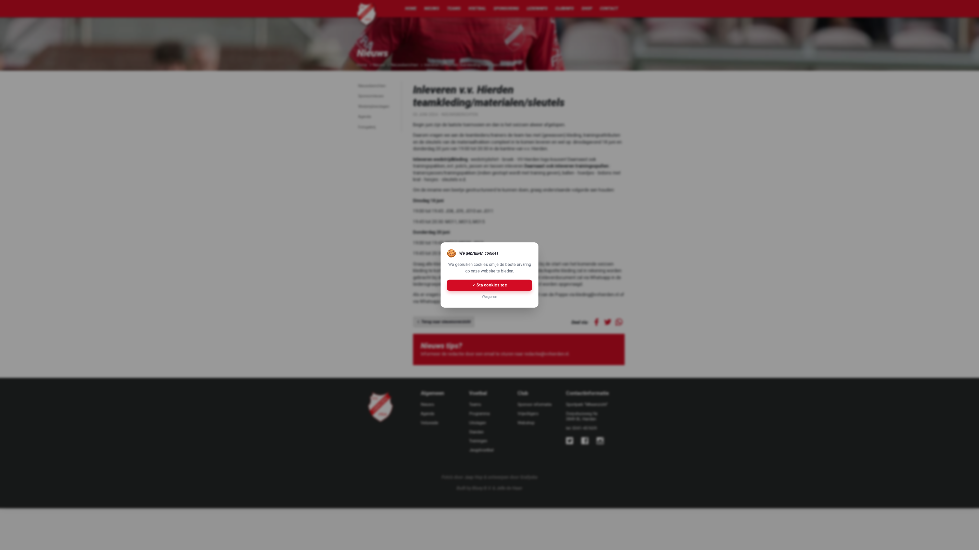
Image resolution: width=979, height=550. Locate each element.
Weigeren (489, 297)
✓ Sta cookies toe (489, 285)
